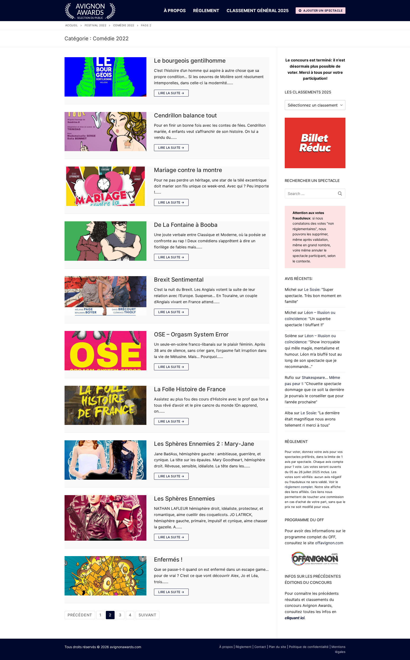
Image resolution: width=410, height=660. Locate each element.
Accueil (71, 25)
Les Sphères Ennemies (184, 498)
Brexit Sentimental (179, 279)
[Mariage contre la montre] (105, 186)
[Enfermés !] (105, 575)
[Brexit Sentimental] (105, 296)
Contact (260, 647)
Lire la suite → (171, 93)
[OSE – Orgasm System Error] (105, 350)
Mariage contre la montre (188, 170)
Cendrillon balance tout (185, 115)
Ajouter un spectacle (323, 10)
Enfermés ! (168, 559)
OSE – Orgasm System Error (191, 334)
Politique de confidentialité (309, 647)
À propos (226, 647)
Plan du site (277, 647)
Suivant (147, 615)
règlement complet (299, 487)
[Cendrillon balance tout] (105, 131)
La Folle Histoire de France (190, 389)
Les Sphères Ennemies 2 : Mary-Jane (204, 443)
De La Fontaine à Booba (186, 224)
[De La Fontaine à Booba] (105, 241)
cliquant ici (294, 617)
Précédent (80, 615)
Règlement (244, 647)
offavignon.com (329, 542)
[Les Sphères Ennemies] (105, 518)
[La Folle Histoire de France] (105, 405)
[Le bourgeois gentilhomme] (105, 77)
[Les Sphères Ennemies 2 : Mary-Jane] (105, 460)
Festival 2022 (96, 25)
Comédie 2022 (123, 25)
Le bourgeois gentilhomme (190, 60)
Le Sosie (311, 289)
